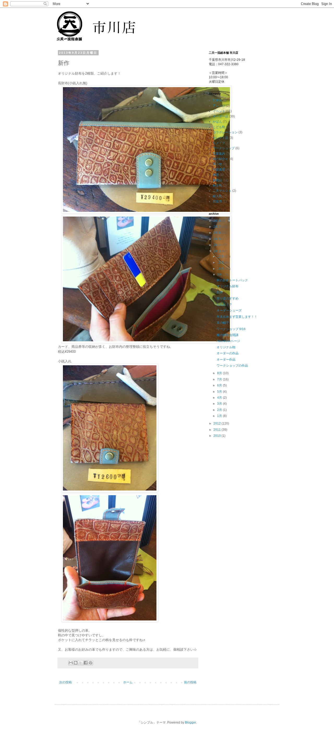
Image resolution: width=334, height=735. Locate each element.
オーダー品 (220, 116)
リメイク (219, 143)
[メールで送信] (70, 662)
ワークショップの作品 (232, 365)
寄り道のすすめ (227, 298)
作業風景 (219, 169)
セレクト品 (220, 138)
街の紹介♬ (220, 159)
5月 (220, 391)
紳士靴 (217, 185)
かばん (217, 121)
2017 (217, 227)
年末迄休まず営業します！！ (237, 317)
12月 (221, 256)
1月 (220, 416)
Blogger (190, 722)
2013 (217, 251)
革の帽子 (223, 323)
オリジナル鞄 (226, 347)
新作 (220, 292)
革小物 (217, 164)
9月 (220, 275)
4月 (220, 397)
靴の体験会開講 (227, 335)
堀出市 (217, 201)
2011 (217, 430)
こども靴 (219, 127)
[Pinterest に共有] (90, 662)
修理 (216, 175)
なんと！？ (224, 304)
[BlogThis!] (75, 662)
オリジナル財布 (227, 286)
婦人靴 (217, 196)
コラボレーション (225, 132)
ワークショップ (224, 148)
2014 (217, 245)
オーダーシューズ (229, 310)
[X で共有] (80, 662)
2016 (217, 233)
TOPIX (217, 100)
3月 (220, 403)
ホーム (128, 682)
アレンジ (219, 105)
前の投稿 (190, 682)
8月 (220, 373)
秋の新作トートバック (232, 280)
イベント (219, 111)
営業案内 (219, 154)
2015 (217, 239)
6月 (220, 385)
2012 (217, 423)
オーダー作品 (226, 359)
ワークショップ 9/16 (231, 329)
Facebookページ (228, 341)
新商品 (217, 180)
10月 (221, 269)
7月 (220, 379)
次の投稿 (65, 682)
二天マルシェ (222, 191)
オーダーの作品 (227, 353)
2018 (217, 221)
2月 (220, 410)
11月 (221, 262)
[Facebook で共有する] (85, 662)
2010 (217, 436)
